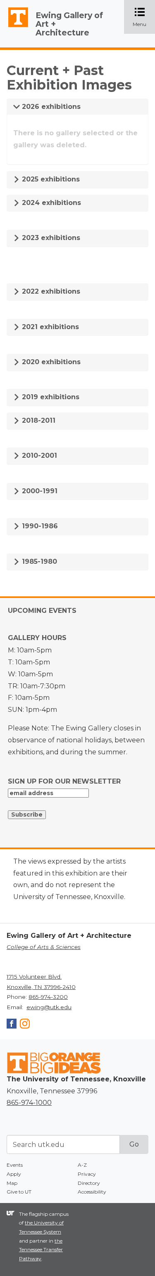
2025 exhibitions (50, 179)
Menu (144, 17)
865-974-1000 (29, 1102)
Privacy (87, 1174)
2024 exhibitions (50, 203)
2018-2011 (37, 420)
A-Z (82, 1165)
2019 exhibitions (49, 397)
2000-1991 (38, 491)
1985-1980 (38, 561)
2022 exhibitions (50, 291)
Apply (14, 1174)
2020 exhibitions (50, 362)
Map (12, 1183)
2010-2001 (38, 455)
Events (15, 1165)
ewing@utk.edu (49, 1007)
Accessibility (92, 1192)
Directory (89, 1183)
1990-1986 (39, 526)
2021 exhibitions (49, 327)
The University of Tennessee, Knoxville (14, 27)
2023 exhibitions (50, 238)
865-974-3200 (48, 996)
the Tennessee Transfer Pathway (41, 1250)
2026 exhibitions (50, 107)
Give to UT (19, 1192)
